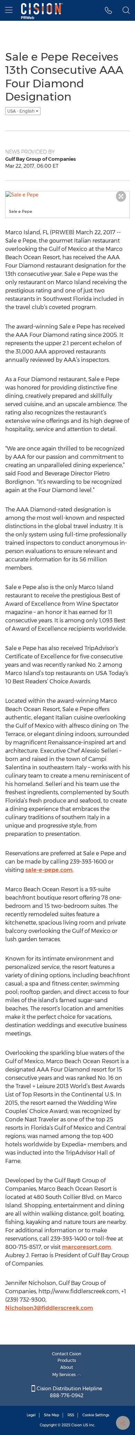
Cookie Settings (95, 1415)
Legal (31, 1415)
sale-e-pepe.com (49, 870)
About (66, 1367)
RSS (71, 1415)
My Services (64, 1374)
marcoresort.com (86, 1247)
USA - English (21, 111)
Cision (76, 1425)
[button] (108, 10)
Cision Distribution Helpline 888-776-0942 (68, 1392)
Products (66, 1360)
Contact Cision (66, 1353)
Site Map (51, 1415)
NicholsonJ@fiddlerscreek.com (49, 1308)
